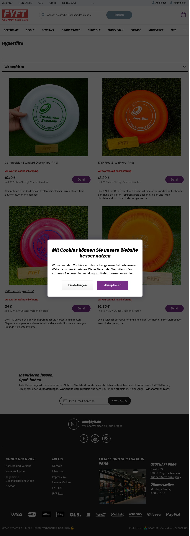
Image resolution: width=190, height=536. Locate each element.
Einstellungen (77, 285)
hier (130, 273)
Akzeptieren (112, 285)
